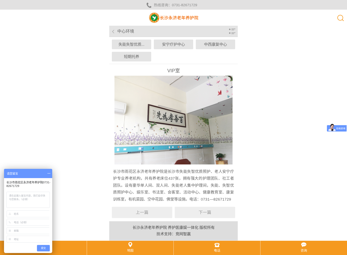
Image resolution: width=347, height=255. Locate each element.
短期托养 (131, 57)
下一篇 (205, 212)
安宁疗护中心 (173, 44)
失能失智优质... (131, 44)
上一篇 (142, 212)
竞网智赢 (183, 234)
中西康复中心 (215, 44)
